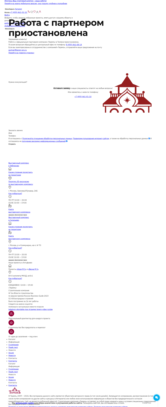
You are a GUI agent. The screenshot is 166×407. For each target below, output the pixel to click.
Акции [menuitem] (11, 353)
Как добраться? (15, 193)
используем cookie (25, 403)
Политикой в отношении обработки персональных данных (47, 138)
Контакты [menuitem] (12, 361)
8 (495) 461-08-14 (74, 44)
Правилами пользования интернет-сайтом (91, 138)
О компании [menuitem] (13, 345)
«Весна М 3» (33, 269)
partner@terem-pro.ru (17, 50)
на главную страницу (21, 53)
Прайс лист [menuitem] (13, 347)
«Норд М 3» (21, 269)
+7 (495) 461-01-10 (83, 96)
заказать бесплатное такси (17, 215)
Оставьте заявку (61, 88)
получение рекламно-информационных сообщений (43, 141)
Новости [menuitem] (12, 355)
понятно (146, 403)
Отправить (12, 144)
